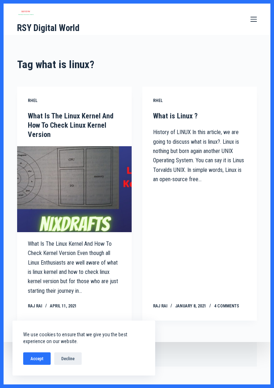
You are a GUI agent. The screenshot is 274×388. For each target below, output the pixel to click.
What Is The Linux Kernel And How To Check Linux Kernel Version (70, 125)
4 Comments (226, 305)
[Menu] (253, 19)
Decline (68, 358)
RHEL (32, 100)
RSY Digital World (48, 28)
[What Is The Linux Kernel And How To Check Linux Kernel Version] (74, 189)
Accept (37, 358)
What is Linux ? (175, 116)
